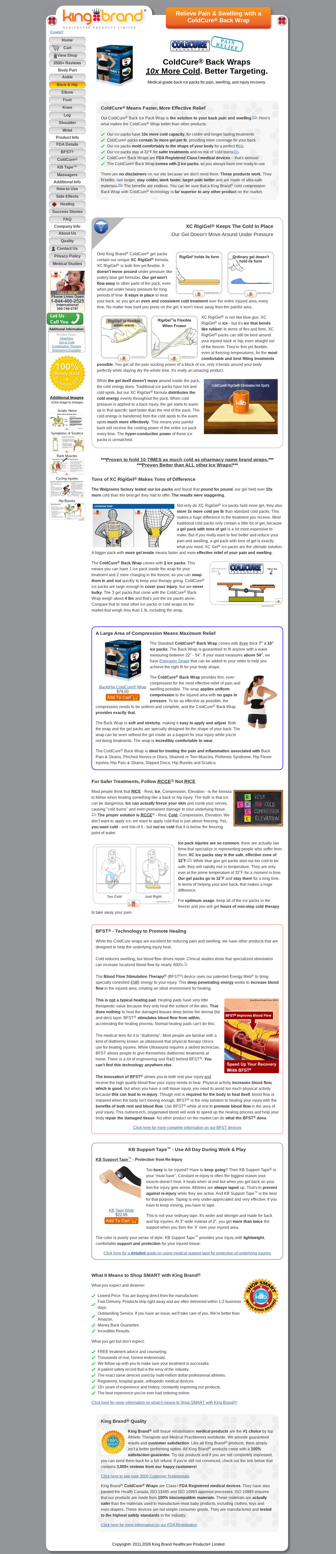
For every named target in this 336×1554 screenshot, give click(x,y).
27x (236, 152)
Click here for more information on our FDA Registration (149, 1525)
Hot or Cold (66, 342)
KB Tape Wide (121, 1210)
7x (185, 964)
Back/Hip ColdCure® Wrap (122, 687)
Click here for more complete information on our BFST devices (187, 1128)
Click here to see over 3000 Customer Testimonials (145, 1476)
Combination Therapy (66, 346)
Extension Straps (174, 661)
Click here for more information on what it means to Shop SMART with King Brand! (164, 1402)
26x (120, 185)
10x (241, 146)
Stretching (66, 338)
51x (255, 117)
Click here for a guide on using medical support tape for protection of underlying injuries (187, 1253)
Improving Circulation (66, 350)
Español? (56, 32)
